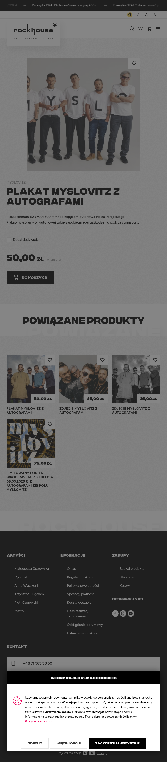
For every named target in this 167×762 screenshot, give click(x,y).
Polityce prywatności (39, 721)
